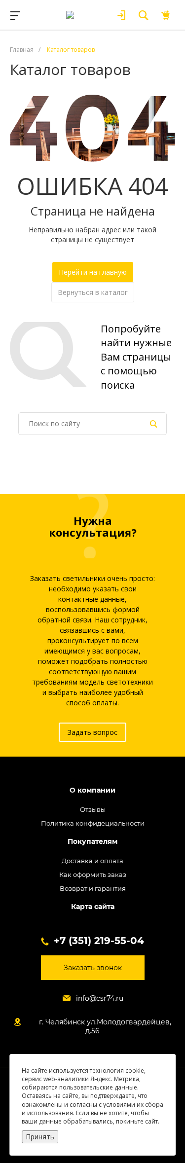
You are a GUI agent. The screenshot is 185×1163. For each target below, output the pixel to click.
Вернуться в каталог (93, 292)
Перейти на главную (93, 272)
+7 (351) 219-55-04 (99, 940)
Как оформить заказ (92, 874)
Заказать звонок (93, 967)
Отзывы (93, 809)
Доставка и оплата (92, 861)
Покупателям (92, 841)
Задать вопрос (92, 732)
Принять (40, 1136)
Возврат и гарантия (93, 888)
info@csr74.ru (99, 998)
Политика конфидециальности (93, 823)
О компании (92, 790)
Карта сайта (92, 907)
